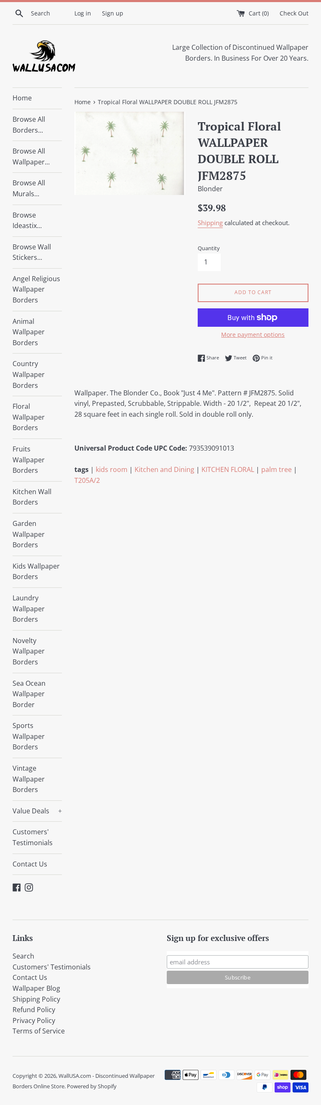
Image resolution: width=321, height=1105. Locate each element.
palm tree (276, 469)
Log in (82, 13)
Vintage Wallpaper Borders (29, 779)
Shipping (210, 222)
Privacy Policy (34, 1020)
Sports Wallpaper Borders (29, 736)
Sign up (112, 13)
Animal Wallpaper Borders (29, 332)
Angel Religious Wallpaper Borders (36, 289)
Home (22, 98)
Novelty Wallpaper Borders (29, 651)
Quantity (209, 248)
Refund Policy (34, 1009)
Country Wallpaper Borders (29, 374)
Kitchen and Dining (164, 469)
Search (23, 956)
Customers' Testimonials (33, 837)
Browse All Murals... (29, 188)
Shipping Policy (36, 999)
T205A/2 (87, 480)
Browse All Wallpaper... (31, 156)
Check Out (294, 13)
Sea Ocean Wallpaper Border (29, 694)
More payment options (253, 334)
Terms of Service (39, 1031)
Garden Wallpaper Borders (29, 534)
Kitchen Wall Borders (32, 497)
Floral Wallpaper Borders (29, 417)
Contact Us (30, 864)
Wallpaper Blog (36, 988)
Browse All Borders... (29, 125)
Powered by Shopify (92, 1086)
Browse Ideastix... (27, 220)
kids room (111, 469)
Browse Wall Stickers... (32, 252)
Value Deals (37, 810)
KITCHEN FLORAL (227, 469)
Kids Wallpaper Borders (36, 571)
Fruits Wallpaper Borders (29, 459)
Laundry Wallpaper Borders (29, 608)
